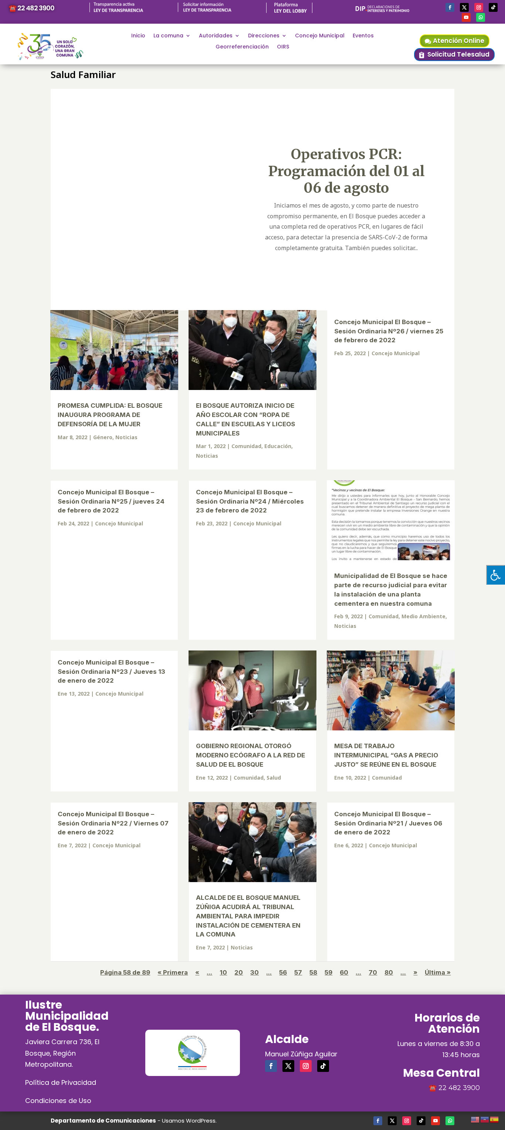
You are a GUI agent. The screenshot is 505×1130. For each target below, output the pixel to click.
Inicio (138, 36)
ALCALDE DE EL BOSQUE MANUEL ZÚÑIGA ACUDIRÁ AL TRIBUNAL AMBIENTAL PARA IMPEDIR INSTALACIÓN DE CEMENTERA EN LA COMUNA (248, 916)
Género (102, 437)
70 (373, 972)
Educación (277, 446)
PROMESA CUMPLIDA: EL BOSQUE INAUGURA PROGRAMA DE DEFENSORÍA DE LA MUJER (110, 415)
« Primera (172, 972)
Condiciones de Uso (58, 1100)
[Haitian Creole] (485, 1118)
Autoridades (216, 36)
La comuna (168, 36)
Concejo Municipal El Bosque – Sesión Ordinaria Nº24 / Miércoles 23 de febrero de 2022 (250, 501)
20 (238, 972)
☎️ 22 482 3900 (31, 8)
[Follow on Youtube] (466, 17)
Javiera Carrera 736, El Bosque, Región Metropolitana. (62, 1053)
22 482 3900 (459, 1088)
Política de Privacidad (60, 1082)
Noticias (126, 437)
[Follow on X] (464, 7)
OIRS (283, 47)
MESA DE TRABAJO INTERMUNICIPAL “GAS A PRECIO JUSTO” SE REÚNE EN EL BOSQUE (386, 755)
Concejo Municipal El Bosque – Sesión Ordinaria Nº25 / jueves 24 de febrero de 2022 (111, 501)
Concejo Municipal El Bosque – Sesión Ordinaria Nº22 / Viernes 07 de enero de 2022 (113, 823)
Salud (274, 777)
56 (283, 972)
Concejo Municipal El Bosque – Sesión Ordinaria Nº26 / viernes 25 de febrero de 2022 (388, 331)
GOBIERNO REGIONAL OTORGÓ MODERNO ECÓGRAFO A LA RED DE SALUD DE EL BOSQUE (250, 755)
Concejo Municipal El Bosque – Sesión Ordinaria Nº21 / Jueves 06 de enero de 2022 (388, 823)
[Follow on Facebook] (449, 7)
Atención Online (458, 40)
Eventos (363, 36)
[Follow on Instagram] (478, 7)
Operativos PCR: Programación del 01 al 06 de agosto (346, 170)
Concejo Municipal (320, 36)
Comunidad (246, 446)
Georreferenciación (242, 47)
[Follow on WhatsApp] (480, 17)
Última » (438, 972)
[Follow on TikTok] (493, 7)
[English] (475, 1118)
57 (298, 972)
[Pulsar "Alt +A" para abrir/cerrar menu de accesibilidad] (495, 575)
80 (388, 972)
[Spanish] (494, 1118)
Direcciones (263, 36)
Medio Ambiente (423, 616)
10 (223, 972)
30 (254, 972)
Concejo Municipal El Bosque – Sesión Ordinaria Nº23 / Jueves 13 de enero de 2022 (111, 672)
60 (344, 972)
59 (328, 972)
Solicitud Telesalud (458, 54)
